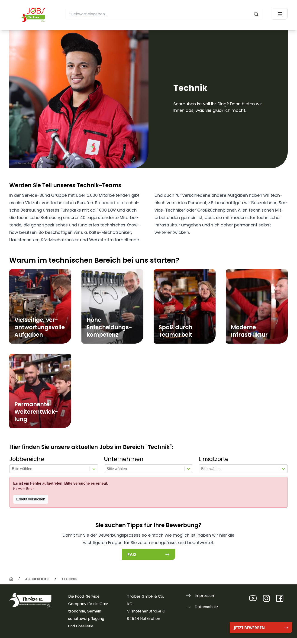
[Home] (11, 579)
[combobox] (164, 14)
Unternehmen (123, 459)
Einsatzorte (214, 459)
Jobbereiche (26, 459)
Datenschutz (206, 606)
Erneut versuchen (30, 499)
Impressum (205, 595)
